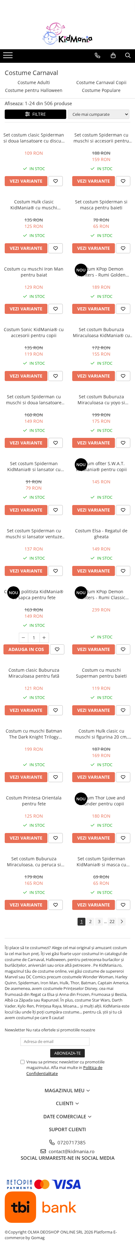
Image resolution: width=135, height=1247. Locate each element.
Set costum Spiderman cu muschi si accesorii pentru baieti (101, 138)
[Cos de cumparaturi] (113, 55)
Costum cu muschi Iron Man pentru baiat (33, 272)
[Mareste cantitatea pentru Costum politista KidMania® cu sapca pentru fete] (44, 638)
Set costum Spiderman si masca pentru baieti (101, 205)
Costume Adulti (34, 82)
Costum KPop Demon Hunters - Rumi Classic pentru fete (101, 594)
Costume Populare (101, 90)
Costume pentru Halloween (33, 90)
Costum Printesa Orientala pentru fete (34, 801)
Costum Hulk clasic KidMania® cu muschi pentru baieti (33, 205)
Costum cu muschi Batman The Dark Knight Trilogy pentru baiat (34, 734)
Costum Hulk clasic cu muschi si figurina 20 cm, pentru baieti (101, 734)
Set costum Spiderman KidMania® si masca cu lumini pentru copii (101, 862)
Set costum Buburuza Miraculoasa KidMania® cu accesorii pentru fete (101, 332)
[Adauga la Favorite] (55, 181)
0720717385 (71, 1142)
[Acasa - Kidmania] (67, 34)
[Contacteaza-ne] (97, 55)
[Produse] (8, 57)
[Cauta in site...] (128, 55)
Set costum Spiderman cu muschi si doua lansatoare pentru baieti (34, 400)
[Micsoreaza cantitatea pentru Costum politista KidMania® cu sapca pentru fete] (23, 638)
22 (112, 921)
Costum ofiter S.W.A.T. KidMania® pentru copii (101, 466)
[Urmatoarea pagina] (121, 922)
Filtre (38, 114)
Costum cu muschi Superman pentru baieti (101, 673)
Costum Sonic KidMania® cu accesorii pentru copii (34, 332)
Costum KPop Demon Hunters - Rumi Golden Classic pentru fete (101, 272)
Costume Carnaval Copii (101, 82)
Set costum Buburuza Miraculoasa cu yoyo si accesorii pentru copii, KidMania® (101, 400)
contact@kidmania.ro (70, 1151)
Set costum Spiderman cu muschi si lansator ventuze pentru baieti (34, 534)
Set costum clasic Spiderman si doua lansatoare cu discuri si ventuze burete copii (33, 138)
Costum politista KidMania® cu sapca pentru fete (33, 594)
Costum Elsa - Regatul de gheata (101, 534)
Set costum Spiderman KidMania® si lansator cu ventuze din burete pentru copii (34, 466)
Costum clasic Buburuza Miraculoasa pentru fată (33, 673)
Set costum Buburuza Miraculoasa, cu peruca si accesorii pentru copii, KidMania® (34, 862)
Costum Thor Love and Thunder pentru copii (101, 801)
